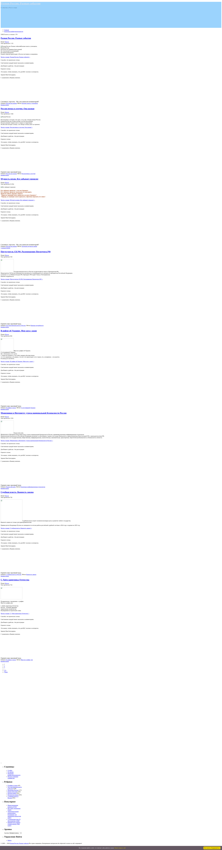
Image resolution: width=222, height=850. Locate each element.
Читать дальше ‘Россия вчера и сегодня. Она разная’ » (17, 127)
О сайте (10, 770)
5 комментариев (5, 248)
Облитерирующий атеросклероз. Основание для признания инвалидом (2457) (14, 815)
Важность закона (31, 574)
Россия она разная (11, 103)
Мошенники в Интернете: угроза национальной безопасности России (34, 413)
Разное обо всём (11, 487)
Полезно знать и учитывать (30, 103)
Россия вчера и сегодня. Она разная (17, 108)
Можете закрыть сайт (120, 848)
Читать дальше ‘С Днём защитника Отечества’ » (15, 613)
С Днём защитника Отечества (15, 580)
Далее (6, 672)
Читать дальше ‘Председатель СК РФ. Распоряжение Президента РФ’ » (22, 279)
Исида (7, 42)
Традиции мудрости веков (29, 246)
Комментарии (5, 105)
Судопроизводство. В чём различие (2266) (14, 820)
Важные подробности (37, 325)
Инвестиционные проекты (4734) (13, 806)
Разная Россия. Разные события (20, 3)
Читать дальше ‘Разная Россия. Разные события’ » (15, 57)
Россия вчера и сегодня (28, 173)
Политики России (13, 790)
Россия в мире (12, 793)
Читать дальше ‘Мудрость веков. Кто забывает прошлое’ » (18, 200)
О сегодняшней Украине (28, 407)
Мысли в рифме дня (27, 660)
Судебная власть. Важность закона (17, 492)
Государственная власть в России (16, 325)
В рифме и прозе (11, 407)
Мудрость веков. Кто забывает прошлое (19, 179)
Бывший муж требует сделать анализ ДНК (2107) (14, 824)
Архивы (6, 833)
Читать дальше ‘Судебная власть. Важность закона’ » (16, 528)
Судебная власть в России (13, 574)
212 (5, 670)
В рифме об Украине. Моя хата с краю (19, 331)
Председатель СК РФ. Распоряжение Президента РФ (26, 251)
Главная (6, 30)
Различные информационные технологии (32, 487)
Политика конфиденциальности (13, 31)
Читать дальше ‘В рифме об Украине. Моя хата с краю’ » (17, 361)
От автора (11, 772)
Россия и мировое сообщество (13, 777)
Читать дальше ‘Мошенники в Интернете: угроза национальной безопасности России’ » (27, 440)
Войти (9, 840)
